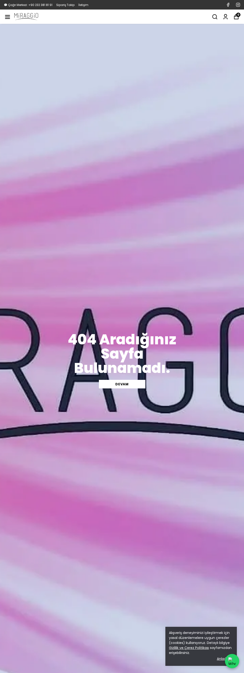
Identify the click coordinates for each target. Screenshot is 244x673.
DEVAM (122, 384)
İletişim (83, 5)
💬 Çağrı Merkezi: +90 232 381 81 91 (28, 5)
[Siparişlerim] (226, 17)
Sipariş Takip (65, 5)
